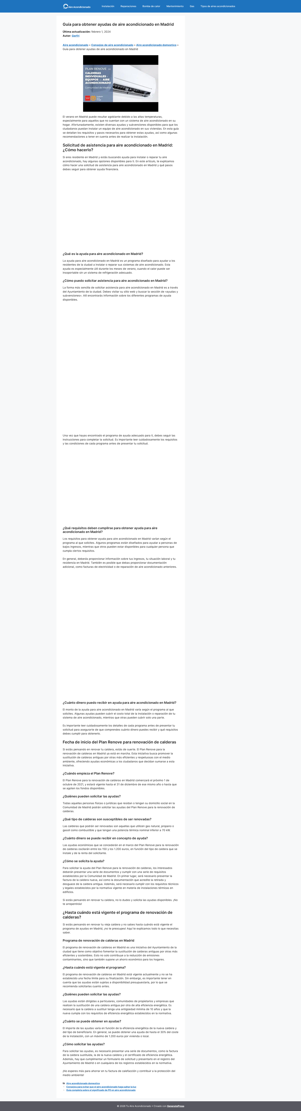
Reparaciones (128, 6)
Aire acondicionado (75, 45)
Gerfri (75, 35)
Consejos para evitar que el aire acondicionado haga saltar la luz (101, 1086)
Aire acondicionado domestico (156, 45)
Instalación (108, 6)
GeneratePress (175, 1106)
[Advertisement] (121, 197)
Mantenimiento (175, 6)
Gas (192, 6)
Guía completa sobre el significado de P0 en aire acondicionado (101, 1090)
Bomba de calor (151, 6)
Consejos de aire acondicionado (112, 45)
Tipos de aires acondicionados (218, 6)
